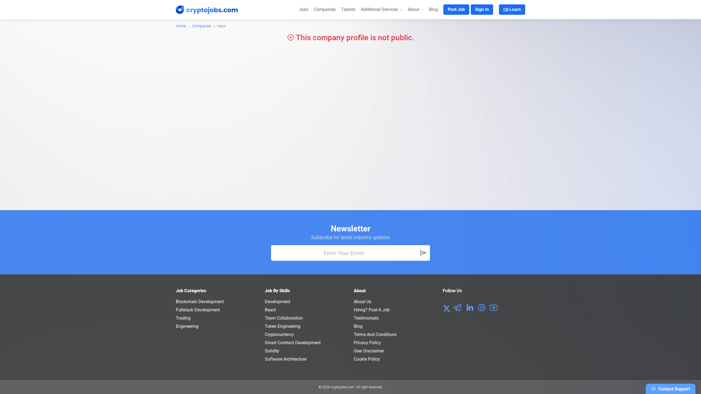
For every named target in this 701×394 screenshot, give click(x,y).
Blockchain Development (200, 301)
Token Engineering (282, 326)
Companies (325, 9)
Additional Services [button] (380, 9)
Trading (183, 318)
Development (277, 301)
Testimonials (366, 318)
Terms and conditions (375, 334)
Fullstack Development (198, 309)
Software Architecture (285, 359)
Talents (348, 9)
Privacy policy (367, 342)
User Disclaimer (369, 351)
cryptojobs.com (343, 387)
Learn (512, 10)
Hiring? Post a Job (372, 309)
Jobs (303, 9)
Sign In (482, 9)
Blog (433, 9)
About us (362, 301)
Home (181, 26)
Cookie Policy (367, 359)
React (270, 309)
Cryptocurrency (279, 334)
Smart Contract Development (293, 342)
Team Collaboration (284, 318)
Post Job (456, 9)
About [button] (414, 9)
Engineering (187, 326)
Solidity (272, 351)
